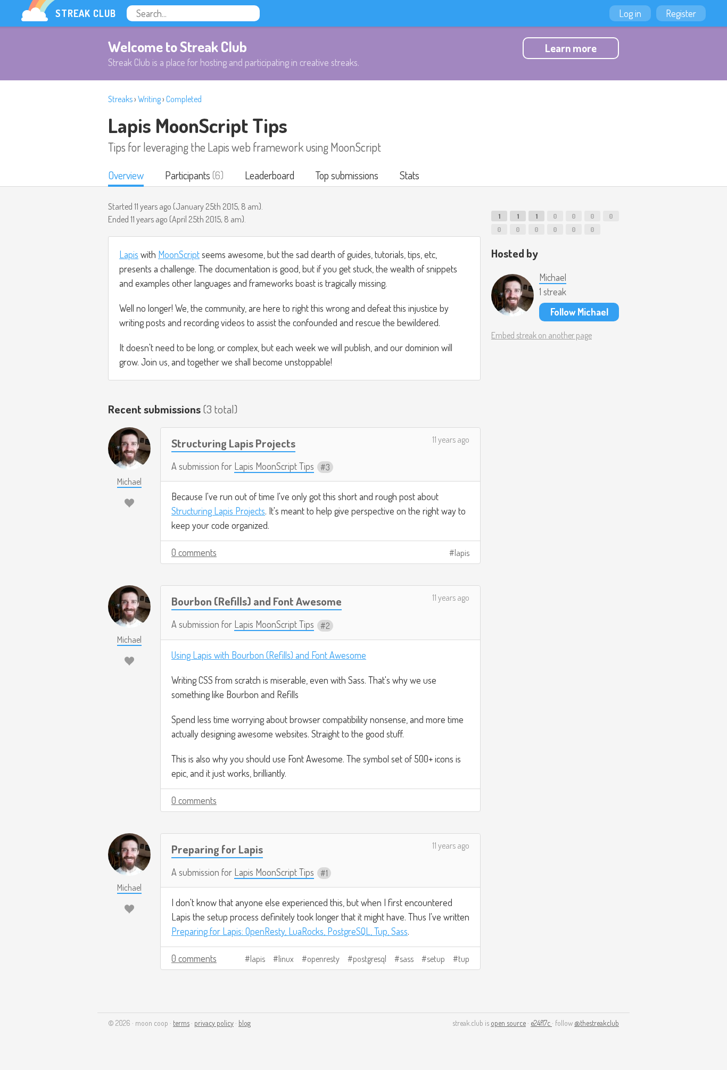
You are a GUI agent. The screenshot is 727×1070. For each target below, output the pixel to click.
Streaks (120, 99)
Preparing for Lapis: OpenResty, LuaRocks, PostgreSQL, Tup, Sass (289, 931)
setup (436, 958)
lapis (462, 553)
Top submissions (347, 175)
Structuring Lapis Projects (233, 443)
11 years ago (450, 439)
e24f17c (541, 1022)
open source (508, 1022)
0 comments (194, 552)
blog (244, 1022)
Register (681, 13)
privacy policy (214, 1022)
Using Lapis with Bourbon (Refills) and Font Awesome (268, 655)
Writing (149, 99)
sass (407, 958)
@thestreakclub (596, 1022)
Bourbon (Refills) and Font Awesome (256, 601)
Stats (409, 175)
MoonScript (179, 254)
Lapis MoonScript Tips (197, 125)
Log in (630, 13)
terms (181, 1022)
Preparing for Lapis (217, 849)
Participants (187, 175)
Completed (184, 99)
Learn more (571, 48)
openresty (323, 958)
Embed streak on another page (541, 335)
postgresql (369, 958)
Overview (126, 175)
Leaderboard (269, 175)
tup (463, 958)
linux (286, 958)
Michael (552, 277)
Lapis (128, 254)
